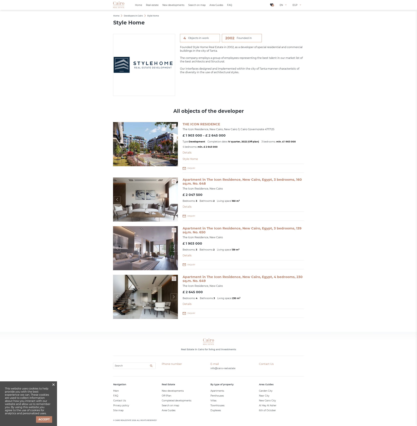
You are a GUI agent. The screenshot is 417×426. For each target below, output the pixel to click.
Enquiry (191, 168)
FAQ (115, 395)
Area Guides (168, 410)
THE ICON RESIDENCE (201, 124)
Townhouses (217, 405)
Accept (44, 419)
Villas (213, 400)
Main (116, 390)
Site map (118, 410)
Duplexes (215, 410)
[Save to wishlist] (174, 126)
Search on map (170, 405)
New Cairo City (267, 400)
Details (187, 152)
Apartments (217, 390)
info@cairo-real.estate (222, 368)
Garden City (266, 390)
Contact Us (119, 400)
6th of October (267, 410)
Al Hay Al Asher (267, 405)
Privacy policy (121, 405)
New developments (173, 390)
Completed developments (176, 400)
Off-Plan (166, 395)
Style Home (190, 159)
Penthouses (217, 395)
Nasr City (264, 395)
